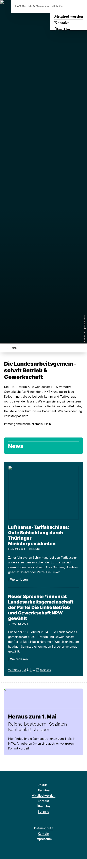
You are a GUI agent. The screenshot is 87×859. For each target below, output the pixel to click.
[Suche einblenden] (69, 6)
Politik (42, 785)
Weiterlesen (19, 579)
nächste (45, 670)
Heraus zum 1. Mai (32, 716)
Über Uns (62, 29)
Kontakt (61, 22)
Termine (44, 790)
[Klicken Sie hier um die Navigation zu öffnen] (81, 6)
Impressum (44, 839)
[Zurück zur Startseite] (5, 347)
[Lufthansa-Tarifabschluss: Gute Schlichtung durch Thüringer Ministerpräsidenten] (43, 492)
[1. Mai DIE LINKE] (43, 697)
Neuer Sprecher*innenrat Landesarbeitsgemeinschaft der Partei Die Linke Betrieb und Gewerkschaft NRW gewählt (40, 607)
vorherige (14, 670)
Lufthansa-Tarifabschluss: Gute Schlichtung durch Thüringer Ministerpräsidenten (38, 535)
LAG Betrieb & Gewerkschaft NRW (39, 6)
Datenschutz (43, 828)
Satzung (43, 811)
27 (37, 670)
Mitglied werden (68, 16)
